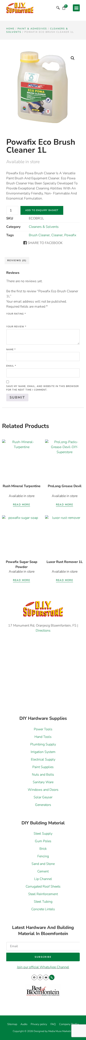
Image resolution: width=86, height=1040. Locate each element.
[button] (76, 7)
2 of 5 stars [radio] (14, 318)
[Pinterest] (40, 977)
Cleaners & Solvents (44, 226)
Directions (43, 630)
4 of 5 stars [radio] (26, 318)
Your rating (16, 313)
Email (11, 365)
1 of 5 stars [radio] (8, 318)
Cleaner (57, 235)
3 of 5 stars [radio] (20, 318)
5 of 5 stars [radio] (32, 318)
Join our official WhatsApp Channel (43, 967)
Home (10, 28)
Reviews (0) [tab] (17, 260)
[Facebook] (34, 977)
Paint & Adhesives (32, 28)
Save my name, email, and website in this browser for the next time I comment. (42, 388)
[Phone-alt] (51, 977)
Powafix (70, 235)
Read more (21, 504)
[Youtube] (46, 977)
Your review (16, 326)
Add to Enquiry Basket (41, 210)
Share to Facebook (45, 243)
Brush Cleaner (39, 235)
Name (11, 349)
